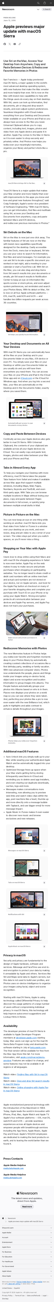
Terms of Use (20, 1296)
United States (7, 1288)
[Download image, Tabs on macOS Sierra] (44, 882)
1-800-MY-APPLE (13, 1284)
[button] (38, 3)
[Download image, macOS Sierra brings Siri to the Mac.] (44, 183)
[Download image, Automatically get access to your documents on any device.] (44, 423)
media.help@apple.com (13, 1168)
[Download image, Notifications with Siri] (44, 914)
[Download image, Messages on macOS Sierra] (44, 850)
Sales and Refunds (33, 1296)
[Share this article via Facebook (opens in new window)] (4, 44)
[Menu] (51, 3)
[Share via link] (19, 44)
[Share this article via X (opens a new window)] (9, 44)
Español (17, 1288)
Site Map (5, 1299)
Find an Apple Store (24, 1282)
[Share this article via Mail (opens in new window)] (14, 44)
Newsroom (8, 9)
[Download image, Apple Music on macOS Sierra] (44, 946)
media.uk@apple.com (12, 1178)
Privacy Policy (7, 1296)
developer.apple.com (26, 1037)
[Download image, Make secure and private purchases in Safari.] (44, 637)
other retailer (37, 1282)
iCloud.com (26, 378)
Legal (45, 1296)
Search (47, 9)
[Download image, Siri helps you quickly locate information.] (44, 334)
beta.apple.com (38, 1047)
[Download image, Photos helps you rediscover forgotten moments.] (44, 741)
